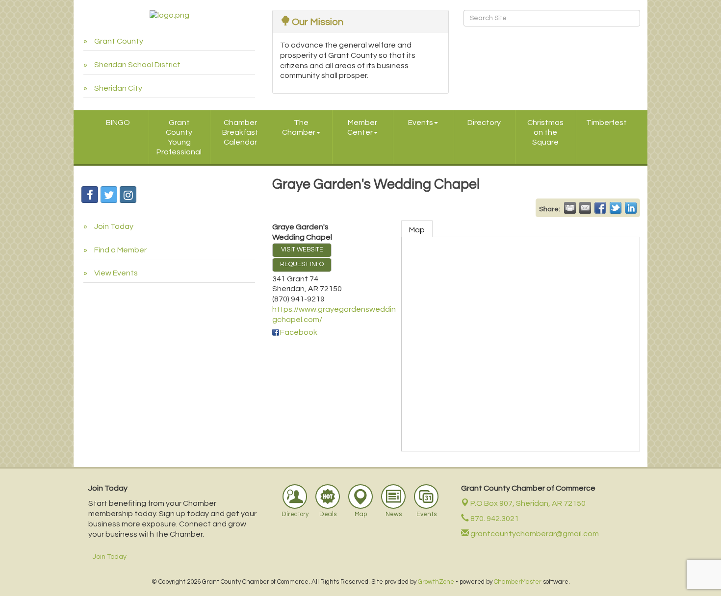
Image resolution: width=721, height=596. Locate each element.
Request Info (302, 264)
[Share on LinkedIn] (631, 208)
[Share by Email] (585, 208)
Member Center (362, 127)
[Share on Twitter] (615, 208)
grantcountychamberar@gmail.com (534, 534)
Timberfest (606, 122)
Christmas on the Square (545, 132)
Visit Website (302, 250)
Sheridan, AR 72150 (528, 503)
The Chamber (298, 127)
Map (417, 230)
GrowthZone (436, 581)
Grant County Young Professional (179, 137)
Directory (484, 122)
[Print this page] (570, 208)
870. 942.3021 (494, 518)
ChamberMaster (517, 581)
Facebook (298, 332)
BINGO (118, 122)
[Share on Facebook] (600, 208)
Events (420, 122)
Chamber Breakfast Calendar (240, 132)
